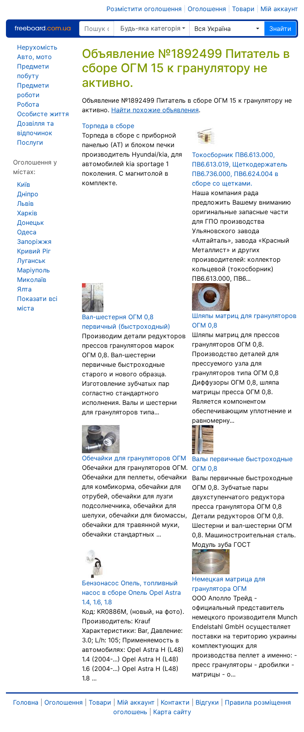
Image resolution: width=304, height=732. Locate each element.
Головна (25, 702)
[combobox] (226, 28)
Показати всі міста (37, 303)
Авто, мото (34, 57)
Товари (243, 9)
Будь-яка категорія (150, 28)
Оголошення (207, 9)
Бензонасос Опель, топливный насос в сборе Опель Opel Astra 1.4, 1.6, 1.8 (131, 592)
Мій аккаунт (279, 9)
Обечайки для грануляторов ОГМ (134, 458)
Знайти (280, 29)
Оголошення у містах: (35, 167)
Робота (28, 104)
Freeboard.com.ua (42, 28)
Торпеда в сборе (108, 126)
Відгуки (207, 702)
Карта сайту (172, 712)
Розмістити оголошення (144, 9)
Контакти (175, 702)
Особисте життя (43, 114)
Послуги (30, 142)
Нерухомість (37, 47)
